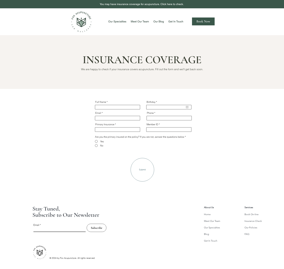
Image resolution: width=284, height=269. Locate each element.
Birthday (152, 102)
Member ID (152, 124)
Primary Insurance (104, 124)
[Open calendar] (187, 107)
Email (98, 113)
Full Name (100, 102)
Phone (150, 113)
